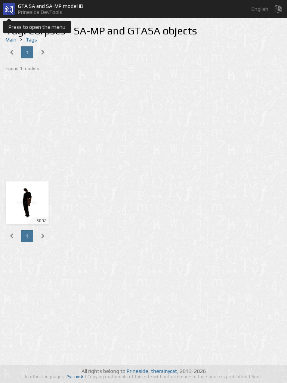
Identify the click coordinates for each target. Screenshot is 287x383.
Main (11, 40)
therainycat (164, 371)
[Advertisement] (143, 127)
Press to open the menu (37, 27)
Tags (31, 40)
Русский (75, 376)
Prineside (137, 371)
